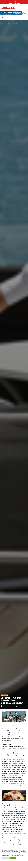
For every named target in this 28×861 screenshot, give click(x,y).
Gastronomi (10, 21)
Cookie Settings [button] (6, 857)
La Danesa (3, 21)
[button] (26, 18)
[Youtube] (16, 1)
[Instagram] (14, 1)
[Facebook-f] (12, 1)
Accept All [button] (13, 857)
